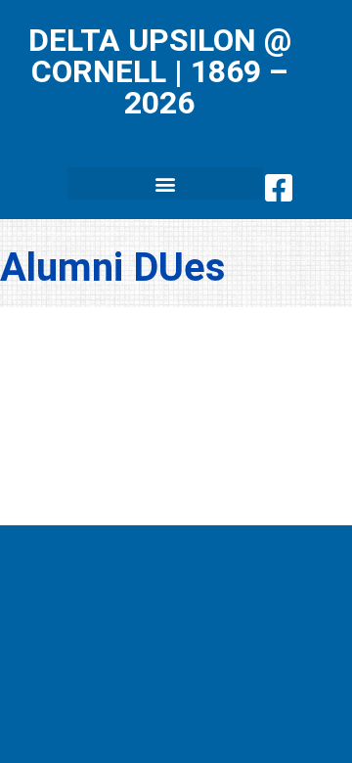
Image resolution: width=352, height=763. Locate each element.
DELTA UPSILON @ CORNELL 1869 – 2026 (159, 71)
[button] (165, 183)
